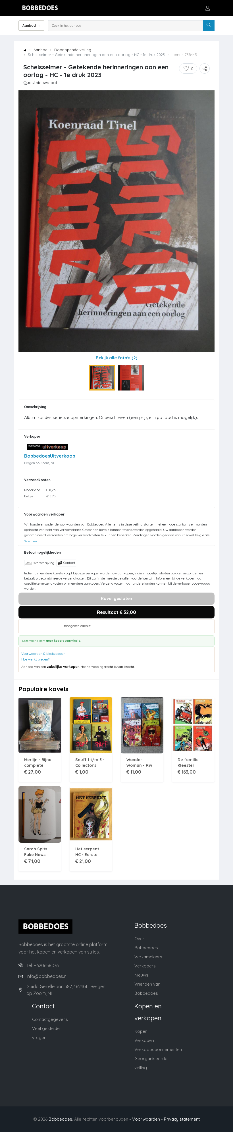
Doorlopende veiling (72, 49)
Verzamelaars (148, 956)
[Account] (208, 8)
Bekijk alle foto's (116, 357)
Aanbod (40, 49)
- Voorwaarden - (146, 1119)
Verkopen (144, 1040)
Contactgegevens (50, 1019)
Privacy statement (182, 1119)
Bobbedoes (60, 1119)
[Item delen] (204, 68)
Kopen (140, 1031)
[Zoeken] (209, 25)
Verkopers (145, 966)
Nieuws (141, 975)
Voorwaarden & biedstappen (43, 653)
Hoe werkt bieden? (35, 659)
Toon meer (30, 541)
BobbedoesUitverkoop (49, 456)
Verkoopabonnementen (158, 1049)
